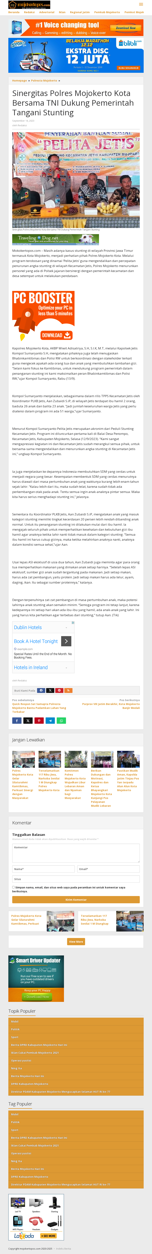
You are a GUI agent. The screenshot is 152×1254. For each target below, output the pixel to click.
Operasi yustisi (21, 1060)
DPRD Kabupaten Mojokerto (29, 1084)
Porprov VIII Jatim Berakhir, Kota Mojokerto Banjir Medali (111, 704)
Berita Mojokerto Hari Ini (27, 1076)
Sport (14, 1037)
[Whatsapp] (61, 720)
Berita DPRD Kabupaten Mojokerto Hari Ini (39, 1045)
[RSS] (68, 690)
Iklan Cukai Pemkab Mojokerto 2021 (35, 1052)
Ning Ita (16, 1068)
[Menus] (141, 4)
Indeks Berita (63, 1248)
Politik (15, 1029)
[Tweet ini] (28, 720)
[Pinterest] (59, 690)
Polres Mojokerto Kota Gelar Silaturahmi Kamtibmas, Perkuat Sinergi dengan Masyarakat (26, 923)
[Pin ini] (39, 720)
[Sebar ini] (17, 720)
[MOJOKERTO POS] (29, 4)
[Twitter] (50, 690)
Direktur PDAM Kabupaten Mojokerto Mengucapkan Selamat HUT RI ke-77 (60, 1091)
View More (76, 941)
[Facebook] (41, 690)
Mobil (14, 1021)
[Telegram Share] (50, 720)
